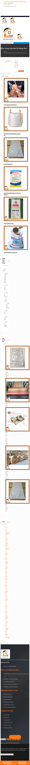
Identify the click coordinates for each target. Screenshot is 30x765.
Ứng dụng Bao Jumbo (5, 305)
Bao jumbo (5, 300)
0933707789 (7, 4)
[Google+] (13, 737)
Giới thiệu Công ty (8, 694)
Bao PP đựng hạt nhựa (9, 223)
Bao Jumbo (6, 714)
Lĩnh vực (16, 61)
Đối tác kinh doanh (8, 696)
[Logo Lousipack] (15, 654)
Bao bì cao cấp (5, 287)
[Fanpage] (10, 737)
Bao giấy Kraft (7, 719)
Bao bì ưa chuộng (5, 294)
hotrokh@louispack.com (10, 6)
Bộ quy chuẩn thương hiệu (10, 707)
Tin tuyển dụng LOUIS (9, 704)
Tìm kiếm (7, 61)
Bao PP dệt (5, 312)
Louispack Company (13, 686)
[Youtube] (15, 737)
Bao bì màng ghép (5, 324)
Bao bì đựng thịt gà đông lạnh (10, 104)
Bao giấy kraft (5, 318)
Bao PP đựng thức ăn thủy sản (10, 252)
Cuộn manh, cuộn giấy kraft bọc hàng (5, 277)
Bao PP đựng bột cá (8, 164)
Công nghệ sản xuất (8, 702)
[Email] (18, 737)
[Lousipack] (11, 739)
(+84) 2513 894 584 (13, 679)
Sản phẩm (4, 270)
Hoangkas (16, 743)
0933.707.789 (7, 666)
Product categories (16, 64)
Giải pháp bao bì (7, 699)
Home (5, 51)
